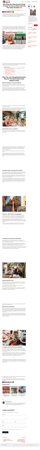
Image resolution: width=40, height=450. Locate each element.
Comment (3, 414)
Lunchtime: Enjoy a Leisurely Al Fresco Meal (10, 70)
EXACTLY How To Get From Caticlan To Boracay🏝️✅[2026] (32, 42)
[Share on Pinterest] (8, 11)
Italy (19, 9)
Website (3, 425)
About (25, 1)
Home (23, 1)
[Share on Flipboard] (7, 11)
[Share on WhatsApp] (11, 11)
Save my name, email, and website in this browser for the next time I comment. (12, 429)
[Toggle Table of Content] (23, 67)
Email (15, 421)
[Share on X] (3, 11)
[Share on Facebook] (4, 11)
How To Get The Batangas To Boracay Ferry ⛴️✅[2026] (32, 29)
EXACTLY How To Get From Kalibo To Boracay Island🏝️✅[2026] (32, 37)
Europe (17, 9)
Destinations (28, 1)
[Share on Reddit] (10, 11)
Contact (37, 1)
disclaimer (19, 10)
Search (36, 25)
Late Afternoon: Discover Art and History (10, 72)
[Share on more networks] (13, 11)
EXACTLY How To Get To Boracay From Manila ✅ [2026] (32, 33)
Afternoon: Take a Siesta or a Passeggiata (10, 71)
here (16, 378)
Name (3, 421)
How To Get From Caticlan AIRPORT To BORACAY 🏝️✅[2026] (32, 46)
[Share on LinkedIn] (5, 11)
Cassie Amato (14, 9)
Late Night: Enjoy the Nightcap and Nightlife (10, 74)
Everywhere (33, 1)
